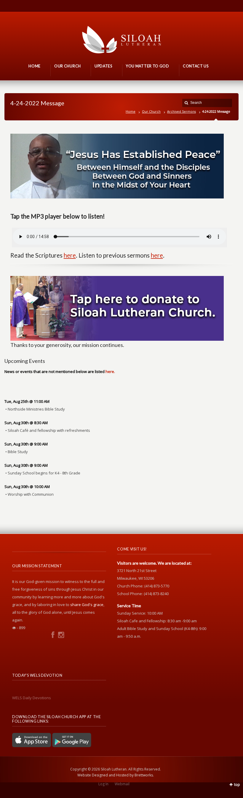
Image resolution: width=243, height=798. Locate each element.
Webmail (122, 783)
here (70, 255)
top (237, 784)
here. (110, 371)
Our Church (151, 111)
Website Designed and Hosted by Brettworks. (115, 775)
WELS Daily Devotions (31, 697)
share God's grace (86, 604)
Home (130, 111)
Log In (103, 783)
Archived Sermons (181, 111)
